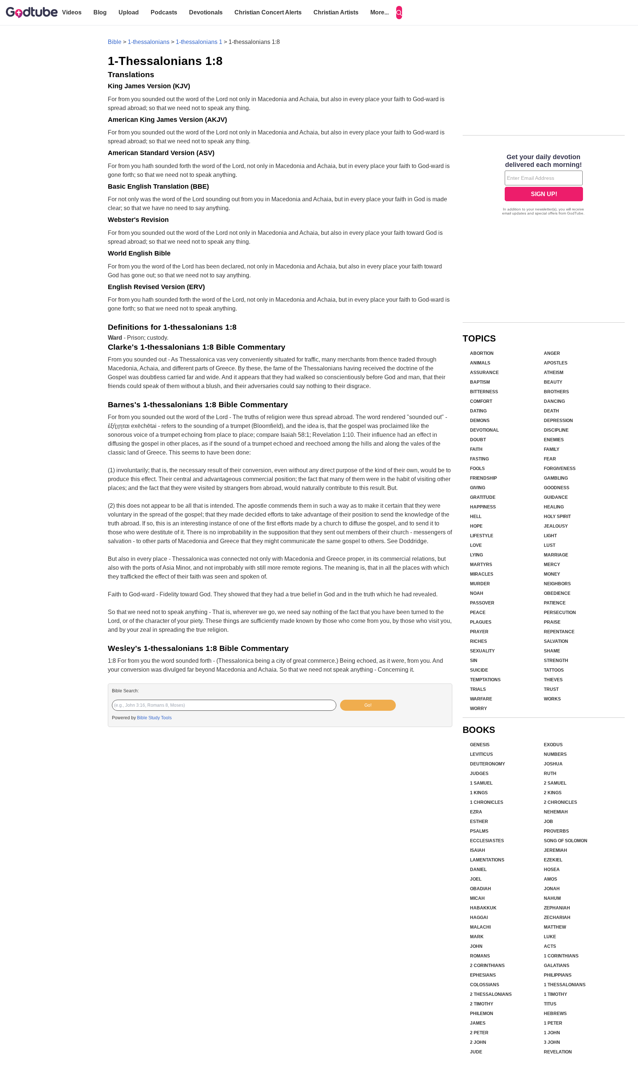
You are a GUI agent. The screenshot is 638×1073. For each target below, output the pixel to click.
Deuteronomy (487, 764)
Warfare (481, 699)
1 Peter (553, 1023)
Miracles (481, 574)
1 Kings (479, 792)
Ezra (476, 812)
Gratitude (482, 497)
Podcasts (164, 12)
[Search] (399, 12)
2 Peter (479, 1032)
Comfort (481, 401)
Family (551, 449)
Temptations (485, 679)
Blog (100, 12)
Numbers (555, 754)
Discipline (556, 430)
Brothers (556, 391)
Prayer (479, 631)
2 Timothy (481, 1004)
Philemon (481, 1013)
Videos (72, 12)
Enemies (554, 439)
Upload (129, 12)
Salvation (556, 641)
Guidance (556, 497)
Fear (550, 459)
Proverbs (556, 831)
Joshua (553, 764)
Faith (476, 449)
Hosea (552, 869)
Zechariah (557, 917)
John (476, 946)
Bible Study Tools (154, 717)
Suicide (479, 670)
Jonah (552, 888)
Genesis (480, 744)
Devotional (484, 430)
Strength (556, 660)
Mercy (552, 564)
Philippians (558, 975)
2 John (478, 1042)
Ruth (550, 773)
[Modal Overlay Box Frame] (544, 185)
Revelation (558, 1052)
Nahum (552, 898)
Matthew (555, 927)
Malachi (480, 927)
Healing (554, 507)
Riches (478, 641)
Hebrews (555, 1013)
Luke (550, 936)
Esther (479, 821)
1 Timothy (555, 994)
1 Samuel (481, 783)
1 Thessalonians (565, 984)
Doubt (478, 439)
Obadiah (480, 888)
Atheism (553, 372)
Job (548, 821)
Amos (550, 879)
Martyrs (481, 564)
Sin (473, 660)
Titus (550, 1004)
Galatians (556, 965)
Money (552, 574)
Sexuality (482, 651)
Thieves (553, 679)
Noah (476, 593)
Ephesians (483, 975)
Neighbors (557, 583)
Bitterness (484, 391)
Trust (551, 689)
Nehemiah (556, 812)
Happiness (483, 507)
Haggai (479, 917)
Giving (477, 487)
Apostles (555, 363)
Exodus (553, 744)
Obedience (557, 593)
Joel (475, 879)
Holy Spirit (557, 516)
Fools (477, 468)
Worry (478, 708)
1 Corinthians (561, 956)
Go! (367, 705)
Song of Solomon (565, 840)
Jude (476, 1052)
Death (551, 411)
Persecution (560, 612)
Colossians (484, 984)
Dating (478, 411)
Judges (479, 773)
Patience (555, 603)
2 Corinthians (487, 965)
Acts (550, 946)
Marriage (556, 555)
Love (476, 545)
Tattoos (554, 670)
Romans (480, 956)
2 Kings (553, 792)
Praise (552, 622)
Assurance (484, 372)
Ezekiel (553, 860)
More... (379, 12)
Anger (552, 353)
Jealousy (556, 526)
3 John (552, 1042)
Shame (552, 651)
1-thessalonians (148, 42)
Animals (480, 363)
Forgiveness (560, 468)
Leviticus (481, 754)
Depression (558, 420)
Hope (476, 526)
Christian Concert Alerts (268, 12)
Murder (480, 583)
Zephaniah (557, 908)
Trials (478, 689)
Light (550, 535)
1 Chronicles (486, 802)
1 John (552, 1032)
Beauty (553, 382)
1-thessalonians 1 (199, 42)
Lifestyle (481, 535)
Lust (549, 545)
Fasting (479, 459)
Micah (477, 898)
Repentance (559, 631)
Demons (480, 420)
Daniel (478, 869)
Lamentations (487, 860)
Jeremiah (555, 850)
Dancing (554, 401)
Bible (114, 42)
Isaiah (477, 850)
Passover (482, 603)
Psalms (479, 831)
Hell (475, 516)
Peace (478, 612)
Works (552, 699)
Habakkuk (483, 908)
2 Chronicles (560, 802)
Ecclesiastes (487, 840)
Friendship (483, 478)
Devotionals (206, 12)
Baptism (480, 382)
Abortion (482, 353)
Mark (477, 936)
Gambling (556, 478)
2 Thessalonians (491, 994)
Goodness (556, 487)
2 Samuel (555, 783)
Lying (476, 555)
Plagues (480, 622)
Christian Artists (336, 12)
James (478, 1023)
